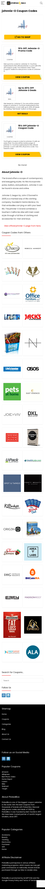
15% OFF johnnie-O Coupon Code (28, 126)
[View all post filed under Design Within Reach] (12, 437)
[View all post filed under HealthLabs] (33, 460)
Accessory (6, 835)
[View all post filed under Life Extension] (12, 369)
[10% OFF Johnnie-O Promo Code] (9, 52)
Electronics (6, 842)
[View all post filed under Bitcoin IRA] (33, 575)
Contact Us (6, 739)
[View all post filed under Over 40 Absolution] (12, 343)
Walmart (5, 786)
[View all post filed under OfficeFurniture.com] (33, 294)
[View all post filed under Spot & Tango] (12, 483)
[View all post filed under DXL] (33, 415)
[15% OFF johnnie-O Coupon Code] (9, 129)
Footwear (6, 844)
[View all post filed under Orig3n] (12, 529)
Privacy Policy (13, 880)
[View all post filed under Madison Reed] (33, 598)
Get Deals (22, 113)
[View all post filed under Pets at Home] (12, 392)
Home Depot (7, 779)
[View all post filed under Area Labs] (33, 552)
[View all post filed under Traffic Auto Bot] (12, 317)
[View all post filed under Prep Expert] (12, 652)
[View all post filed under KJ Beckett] (12, 506)
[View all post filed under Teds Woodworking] (33, 529)
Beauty (4, 837)
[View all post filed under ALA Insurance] (33, 652)
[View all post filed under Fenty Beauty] (33, 483)
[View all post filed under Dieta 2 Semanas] (12, 271)
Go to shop (23, 37)
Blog (3, 729)
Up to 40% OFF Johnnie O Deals (27, 89)
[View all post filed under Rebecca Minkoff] (33, 248)
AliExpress (6, 774)
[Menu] (3, 3)
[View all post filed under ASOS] (33, 369)
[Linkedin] (8, 695)
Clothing (5, 840)
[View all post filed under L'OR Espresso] (33, 625)
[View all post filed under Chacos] (12, 248)
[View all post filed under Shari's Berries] (12, 552)
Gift (3, 847)
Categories (6, 724)
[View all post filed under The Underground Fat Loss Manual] (12, 625)
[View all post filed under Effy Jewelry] (12, 598)
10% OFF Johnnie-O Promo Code (29, 49)
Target (4, 789)
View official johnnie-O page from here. (22, 225)
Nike (3, 784)
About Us (5, 734)
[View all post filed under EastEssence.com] (33, 392)
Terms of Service (30, 880)
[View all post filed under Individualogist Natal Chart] (12, 294)
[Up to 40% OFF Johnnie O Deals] (9, 92)
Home (4, 714)
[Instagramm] (4, 695)
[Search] (41, 3)
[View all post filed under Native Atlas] (33, 343)
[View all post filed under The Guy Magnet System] (33, 437)
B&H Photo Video (8, 777)
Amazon (5, 772)
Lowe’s (4, 781)
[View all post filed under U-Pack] (12, 460)
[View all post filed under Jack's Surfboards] (33, 317)
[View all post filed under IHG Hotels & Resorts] (12, 575)
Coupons (5, 719)
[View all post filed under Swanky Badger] (33, 271)
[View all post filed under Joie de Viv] (12, 415)
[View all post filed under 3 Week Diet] (33, 506)
